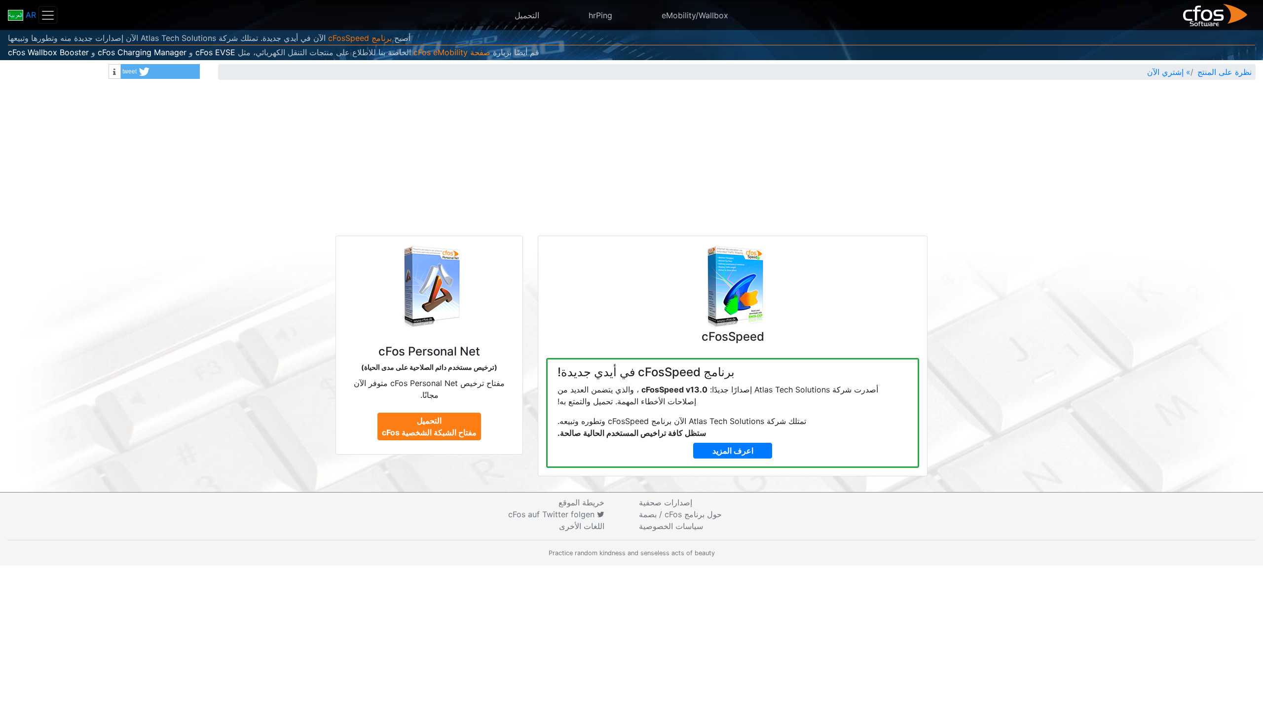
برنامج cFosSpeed (360, 38)
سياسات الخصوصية (671, 526)
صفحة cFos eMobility (451, 52)
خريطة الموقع (581, 502)
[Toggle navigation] (47, 15)
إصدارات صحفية (665, 502)
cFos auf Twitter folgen (552, 514)
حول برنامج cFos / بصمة (680, 514)
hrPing (600, 15)
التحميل (527, 15)
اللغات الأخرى (581, 526)
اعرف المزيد (732, 451)
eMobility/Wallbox (695, 15)
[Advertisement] (631, 162)
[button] (160, 71)
